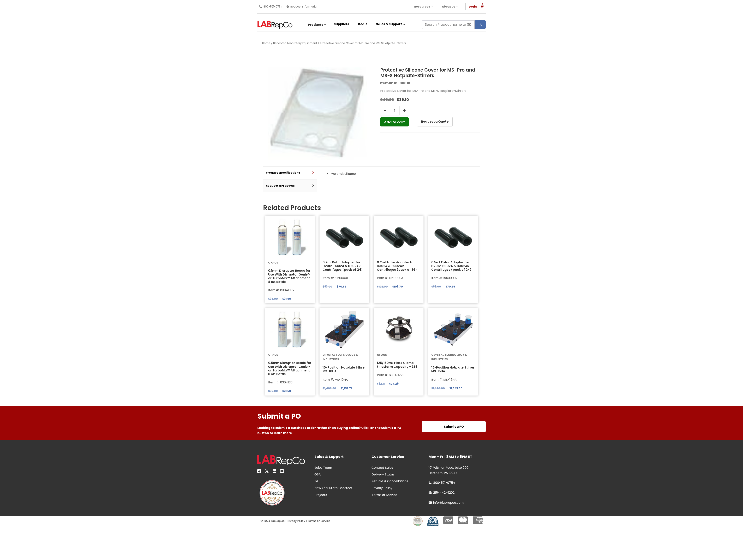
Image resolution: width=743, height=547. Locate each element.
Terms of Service (318, 521)
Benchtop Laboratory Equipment (295, 43)
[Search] (480, 24)
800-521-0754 (272, 7)
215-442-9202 (444, 492)
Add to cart (394, 122)
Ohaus (273, 263)
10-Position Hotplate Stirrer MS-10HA (344, 369)
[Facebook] (259, 471)
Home (266, 43)
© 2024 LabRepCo (272, 521)
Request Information (304, 7)
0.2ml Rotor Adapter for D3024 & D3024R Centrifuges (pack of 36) (397, 266)
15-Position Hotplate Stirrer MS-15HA (452, 369)
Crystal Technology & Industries (340, 357)
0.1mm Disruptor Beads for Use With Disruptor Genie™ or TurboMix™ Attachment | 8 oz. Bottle (290, 276)
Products (315, 24)
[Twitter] (267, 471)
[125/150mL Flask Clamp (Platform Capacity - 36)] (398, 329)
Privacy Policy (296, 521)
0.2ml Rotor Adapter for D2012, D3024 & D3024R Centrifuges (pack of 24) (343, 266)
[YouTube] (282, 471)
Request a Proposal (280, 186)
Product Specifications (283, 173)
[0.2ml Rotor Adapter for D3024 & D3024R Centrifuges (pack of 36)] (398, 237)
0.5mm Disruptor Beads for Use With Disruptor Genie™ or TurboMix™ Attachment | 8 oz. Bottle (290, 368)
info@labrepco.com (448, 502)
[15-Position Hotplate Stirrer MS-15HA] (453, 329)
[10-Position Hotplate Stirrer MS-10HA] (344, 329)
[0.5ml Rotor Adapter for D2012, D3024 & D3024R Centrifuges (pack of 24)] (453, 237)
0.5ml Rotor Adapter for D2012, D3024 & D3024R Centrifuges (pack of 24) (451, 266)
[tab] (290, 172)
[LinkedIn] (274, 471)
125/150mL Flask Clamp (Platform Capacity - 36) (397, 365)
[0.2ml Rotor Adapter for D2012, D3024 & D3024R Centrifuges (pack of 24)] (344, 237)
